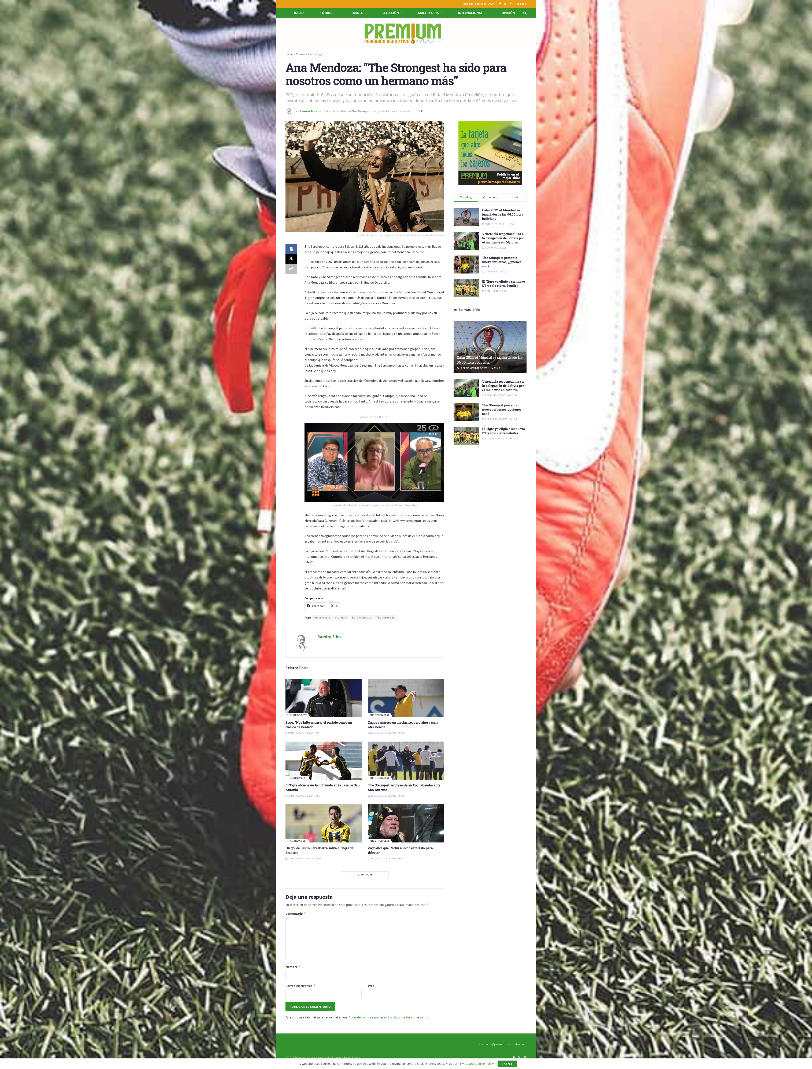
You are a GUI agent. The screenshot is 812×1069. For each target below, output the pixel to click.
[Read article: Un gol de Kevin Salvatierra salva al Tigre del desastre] (323, 823)
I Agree (507, 1064)
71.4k (514, 395)
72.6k (496, 368)
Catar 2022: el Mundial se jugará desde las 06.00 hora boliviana (502, 214)
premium (341, 617)
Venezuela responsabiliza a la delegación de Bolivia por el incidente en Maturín (503, 238)
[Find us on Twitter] (505, 4)
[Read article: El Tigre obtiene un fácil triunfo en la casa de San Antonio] (323, 761)
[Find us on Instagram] (511, 4)
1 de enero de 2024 (495, 418)
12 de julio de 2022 (495, 438)
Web (371, 986)
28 (402, 795)
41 (402, 858)
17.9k (515, 418)
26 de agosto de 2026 (300, 795)
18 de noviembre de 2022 (474, 368)
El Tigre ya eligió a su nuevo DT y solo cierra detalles (503, 283)
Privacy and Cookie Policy (476, 1064)
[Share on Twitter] (291, 259)
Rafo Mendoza (362, 617)
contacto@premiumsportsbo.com (503, 1044)
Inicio (299, 13)
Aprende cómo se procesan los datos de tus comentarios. (389, 1017)
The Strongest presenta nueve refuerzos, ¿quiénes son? (501, 262)
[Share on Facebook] (291, 249)
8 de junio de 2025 (495, 395)
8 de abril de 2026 (335, 111)
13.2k (515, 438)
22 (402, 732)
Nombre (292, 967)
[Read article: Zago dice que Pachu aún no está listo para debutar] (406, 823)
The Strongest (316, 54)
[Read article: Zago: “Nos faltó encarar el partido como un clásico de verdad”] (323, 698)
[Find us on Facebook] (500, 4)
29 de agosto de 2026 (383, 732)
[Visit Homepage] (403, 33)
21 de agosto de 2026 (300, 858)
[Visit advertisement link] (490, 153)
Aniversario (322, 617)
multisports (428, 13)
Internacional (470, 13)
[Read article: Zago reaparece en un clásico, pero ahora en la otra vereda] (406, 698)
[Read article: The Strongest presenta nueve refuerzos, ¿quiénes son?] (466, 412)
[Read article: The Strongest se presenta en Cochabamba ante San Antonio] (406, 761)
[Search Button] (525, 13)
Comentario (295, 914)
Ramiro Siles (308, 111)
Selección (391, 13)
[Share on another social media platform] (291, 269)
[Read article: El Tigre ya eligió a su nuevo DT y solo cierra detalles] (466, 436)
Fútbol (326, 13)
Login (523, 3)
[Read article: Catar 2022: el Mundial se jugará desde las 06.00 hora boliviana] (490, 347)
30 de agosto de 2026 (300, 732)
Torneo (357, 13)
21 (319, 795)
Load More (365, 874)
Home (289, 54)
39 (319, 858)
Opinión (508, 13)
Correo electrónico (300, 986)
